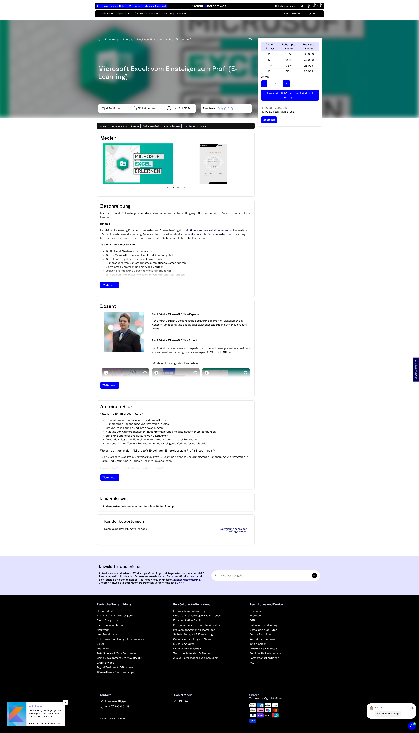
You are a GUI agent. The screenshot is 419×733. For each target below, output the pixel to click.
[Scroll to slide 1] (173, 187)
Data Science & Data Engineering (117, 653)
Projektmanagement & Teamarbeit (194, 630)
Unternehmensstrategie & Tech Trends (197, 615)
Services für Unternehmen (266, 653)
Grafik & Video (105, 662)
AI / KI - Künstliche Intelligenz (115, 615)
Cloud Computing (107, 620)
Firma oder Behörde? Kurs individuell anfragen (290, 95)
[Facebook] (175, 701)
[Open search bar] (302, 6)
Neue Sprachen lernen (187, 648)
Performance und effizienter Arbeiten (196, 625)
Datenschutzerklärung (186, 579)
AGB (252, 620)
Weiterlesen (109, 285)
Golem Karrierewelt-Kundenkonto (211, 230)
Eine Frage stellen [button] (236, 531)
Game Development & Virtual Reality (119, 658)
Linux (100, 644)
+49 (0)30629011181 (117, 706)
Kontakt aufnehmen (262, 639)
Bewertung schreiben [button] (233, 529)
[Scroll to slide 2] (178, 187)
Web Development (108, 634)
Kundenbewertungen (195, 125)
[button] (308, 6)
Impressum (256, 615)
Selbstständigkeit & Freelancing (193, 634)
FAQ (252, 662)
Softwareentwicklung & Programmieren (121, 639)
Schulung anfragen (285, 5)
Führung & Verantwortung (189, 611)
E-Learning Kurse (183, 644)
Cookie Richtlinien (261, 634)
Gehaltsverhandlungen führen (192, 639)
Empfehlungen (172, 125)
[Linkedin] (186, 701)
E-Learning (111, 39)
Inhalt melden (258, 644)
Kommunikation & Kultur (188, 620)
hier (181, 582)
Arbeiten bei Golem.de (263, 648)
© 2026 (114, 718)
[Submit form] (314, 575)
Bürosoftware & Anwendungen (116, 672)
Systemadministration (110, 625)
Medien (103, 125)
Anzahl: (265, 77)
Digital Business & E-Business (115, 667)
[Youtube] (180, 701)
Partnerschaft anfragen (264, 658)
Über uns (255, 611)
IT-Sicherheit (105, 611)
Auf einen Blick (151, 125)
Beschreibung (119, 125)
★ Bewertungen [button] (416, 369)
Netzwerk (103, 630)
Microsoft (103, 648)
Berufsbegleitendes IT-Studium (192, 653)
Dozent (135, 125)
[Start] (99, 40)
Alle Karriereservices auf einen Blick (195, 658)
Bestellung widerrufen (263, 630)
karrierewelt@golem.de (119, 701)
